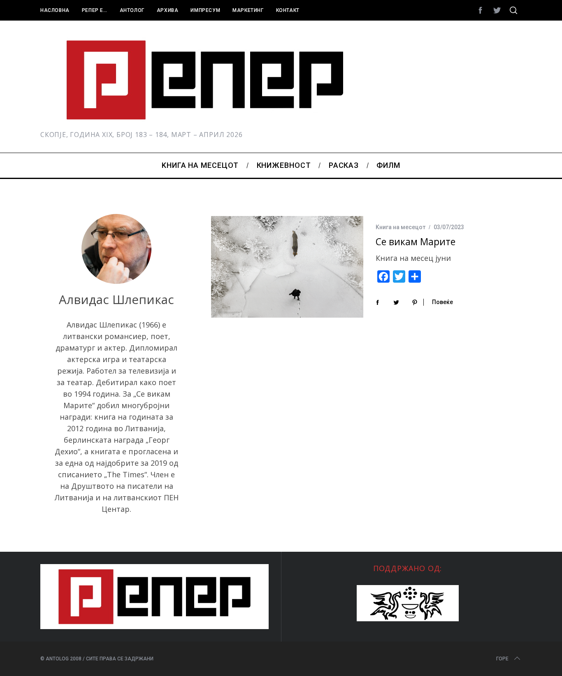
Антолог (132, 10)
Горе (502, 659)
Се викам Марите (415, 241)
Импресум (205, 10)
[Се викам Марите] (287, 267)
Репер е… (94, 10)
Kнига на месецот (400, 227)
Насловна (55, 10)
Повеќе (442, 302)
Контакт (288, 10)
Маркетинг (247, 10)
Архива (168, 10)
